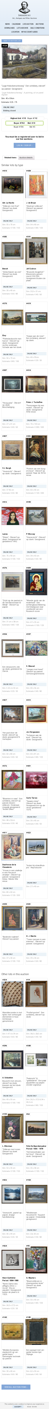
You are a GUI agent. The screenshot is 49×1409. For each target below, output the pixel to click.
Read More (32, 1407)
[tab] (10, 157)
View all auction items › (16, 1387)
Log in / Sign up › (24, 145)
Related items (11, 158)
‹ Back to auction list (12, 41)
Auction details (26, 158)
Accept (18, 1407)
